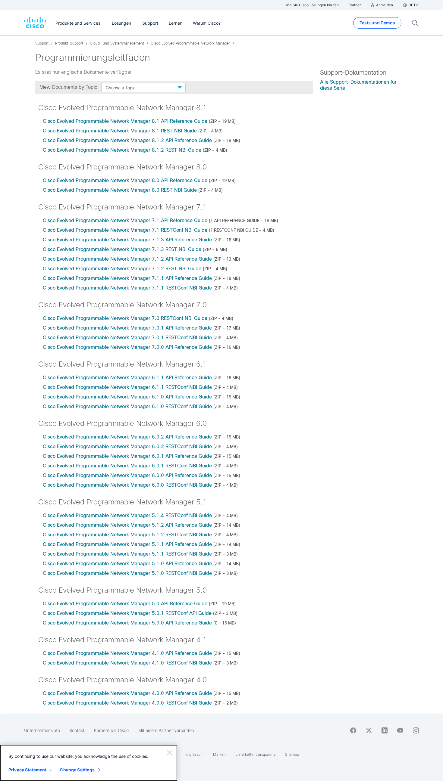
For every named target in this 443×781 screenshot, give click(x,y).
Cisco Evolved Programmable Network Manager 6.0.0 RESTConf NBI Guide (127, 485)
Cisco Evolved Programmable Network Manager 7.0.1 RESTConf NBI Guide (127, 337)
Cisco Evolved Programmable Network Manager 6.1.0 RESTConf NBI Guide (127, 406)
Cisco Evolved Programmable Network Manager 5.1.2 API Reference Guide (127, 525)
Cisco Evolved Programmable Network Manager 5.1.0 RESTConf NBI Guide (127, 573)
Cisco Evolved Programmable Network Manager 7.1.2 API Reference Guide (127, 259)
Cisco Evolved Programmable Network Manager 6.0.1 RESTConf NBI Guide (127, 465)
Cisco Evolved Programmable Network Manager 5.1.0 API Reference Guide (127, 563)
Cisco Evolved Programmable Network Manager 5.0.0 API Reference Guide (127, 622)
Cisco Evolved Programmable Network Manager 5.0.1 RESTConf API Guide (127, 613)
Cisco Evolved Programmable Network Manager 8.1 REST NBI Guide (120, 130)
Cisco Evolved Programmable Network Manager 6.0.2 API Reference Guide (127, 436)
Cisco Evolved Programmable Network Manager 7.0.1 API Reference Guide (127, 327)
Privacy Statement (27, 769)
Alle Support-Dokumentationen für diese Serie (358, 85)
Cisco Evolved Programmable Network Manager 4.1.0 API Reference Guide (127, 653)
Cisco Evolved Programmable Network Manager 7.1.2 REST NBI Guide (122, 268)
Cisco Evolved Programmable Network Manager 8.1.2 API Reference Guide (127, 140)
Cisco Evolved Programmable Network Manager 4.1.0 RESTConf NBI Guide (127, 662)
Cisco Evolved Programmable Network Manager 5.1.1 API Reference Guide (127, 544)
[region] (88, 763)
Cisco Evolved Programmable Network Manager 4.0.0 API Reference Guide (127, 693)
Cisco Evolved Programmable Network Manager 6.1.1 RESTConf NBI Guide (127, 387)
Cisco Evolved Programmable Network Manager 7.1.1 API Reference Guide (127, 278)
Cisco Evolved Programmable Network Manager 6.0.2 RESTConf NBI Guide (127, 446)
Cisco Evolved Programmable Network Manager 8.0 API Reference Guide (125, 180)
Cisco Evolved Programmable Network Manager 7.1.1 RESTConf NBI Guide (127, 287)
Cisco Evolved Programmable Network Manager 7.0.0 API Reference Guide (127, 347)
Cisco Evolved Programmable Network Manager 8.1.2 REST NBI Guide (122, 150)
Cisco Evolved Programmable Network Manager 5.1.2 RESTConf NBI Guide (127, 534)
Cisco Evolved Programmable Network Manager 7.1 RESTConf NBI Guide (125, 230)
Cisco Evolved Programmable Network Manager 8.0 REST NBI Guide (120, 190)
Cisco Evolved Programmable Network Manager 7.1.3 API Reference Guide (127, 239)
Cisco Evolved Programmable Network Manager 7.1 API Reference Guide (125, 220)
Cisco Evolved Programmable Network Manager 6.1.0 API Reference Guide (127, 396)
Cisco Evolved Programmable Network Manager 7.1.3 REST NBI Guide (122, 249)
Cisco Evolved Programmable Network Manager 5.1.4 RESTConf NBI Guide (127, 515)
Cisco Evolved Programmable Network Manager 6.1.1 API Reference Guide (127, 377)
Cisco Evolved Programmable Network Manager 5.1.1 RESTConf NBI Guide (127, 553)
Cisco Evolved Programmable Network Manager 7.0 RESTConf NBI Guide (125, 318)
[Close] (169, 753)
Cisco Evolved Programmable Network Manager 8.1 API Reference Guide (125, 121)
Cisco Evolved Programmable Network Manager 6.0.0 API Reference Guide (127, 475)
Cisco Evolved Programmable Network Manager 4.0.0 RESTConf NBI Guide (127, 702)
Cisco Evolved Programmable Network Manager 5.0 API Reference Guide (125, 603)
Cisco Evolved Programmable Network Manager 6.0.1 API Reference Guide (127, 456)
